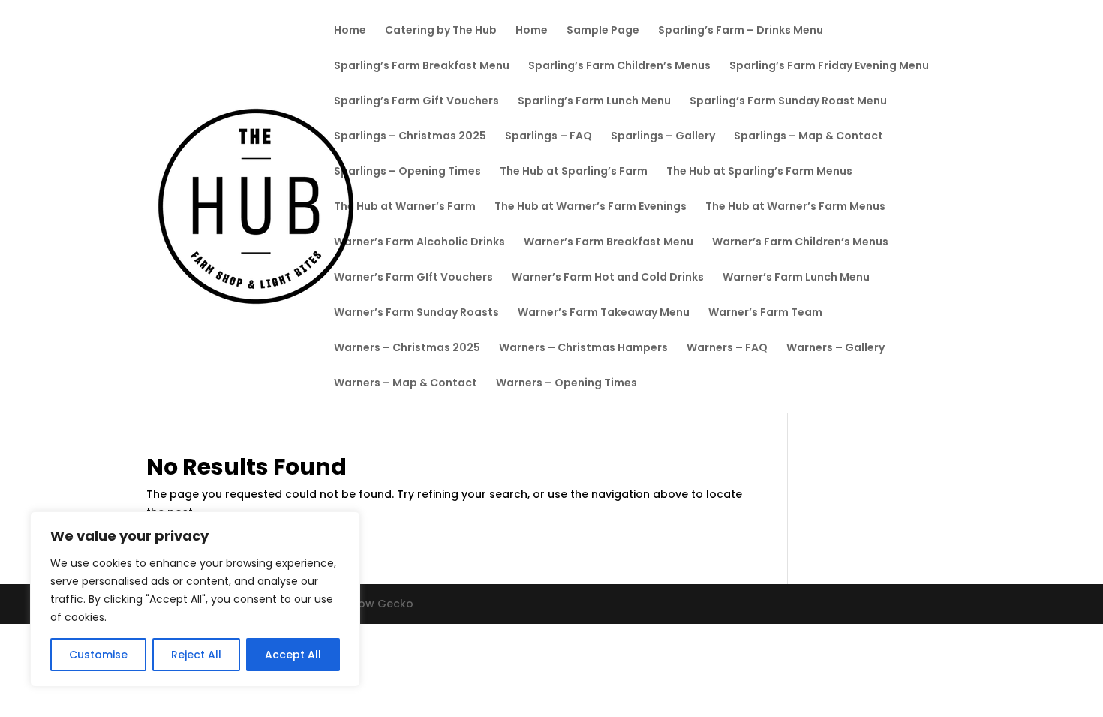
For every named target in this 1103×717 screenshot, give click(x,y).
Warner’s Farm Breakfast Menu (608, 242)
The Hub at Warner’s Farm (405, 207)
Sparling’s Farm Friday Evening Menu (829, 66)
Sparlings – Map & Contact (808, 136)
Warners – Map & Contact (405, 383)
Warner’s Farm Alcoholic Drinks (419, 242)
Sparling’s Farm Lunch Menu (594, 101)
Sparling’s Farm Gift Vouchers (416, 101)
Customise (98, 654)
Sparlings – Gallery (663, 136)
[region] (195, 599)
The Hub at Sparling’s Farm (574, 172)
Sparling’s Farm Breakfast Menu (421, 66)
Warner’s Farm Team (765, 313)
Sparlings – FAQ (548, 136)
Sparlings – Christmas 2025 (410, 136)
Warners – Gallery (835, 348)
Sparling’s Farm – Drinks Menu (740, 31)
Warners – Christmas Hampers (583, 348)
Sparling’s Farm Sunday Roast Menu (788, 101)
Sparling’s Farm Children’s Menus (619, 66)
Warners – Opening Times (566, 383)
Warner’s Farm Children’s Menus (800, 242)
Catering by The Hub (441, 31)
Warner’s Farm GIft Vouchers (413, 278)
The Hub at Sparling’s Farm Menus (759, 172)
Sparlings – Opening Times (407, 172)
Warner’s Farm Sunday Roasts (416, 313)
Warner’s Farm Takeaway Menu (604, 313)
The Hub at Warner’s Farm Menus (795, 207)
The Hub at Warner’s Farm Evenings (590, 207)
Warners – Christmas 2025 (407, 348)
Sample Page (603, 31)
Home (350, 31)
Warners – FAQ (727, 348)
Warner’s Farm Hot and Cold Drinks (608, 278)
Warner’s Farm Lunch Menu (796, 278)
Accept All (293, 654)
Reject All (196, 654)
